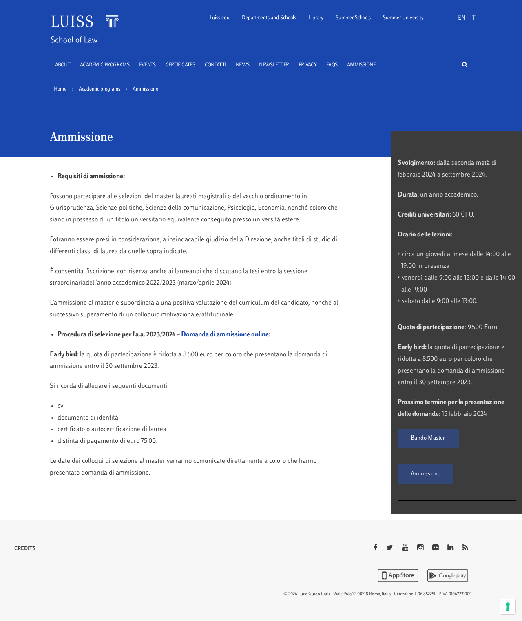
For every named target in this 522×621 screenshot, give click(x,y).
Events (147, 65)
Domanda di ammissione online (225, 334)
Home (60, 89)
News (242, 65)
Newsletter (274, 65)
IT (473, 18)
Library (315, 17)
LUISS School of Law (95, 34)
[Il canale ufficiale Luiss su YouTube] (406, 548)
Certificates (180, 65)
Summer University (403, 17)
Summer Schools (353, 17)
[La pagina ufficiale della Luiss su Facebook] (376, 548)
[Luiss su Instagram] (421, 548)
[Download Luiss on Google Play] (447, 575)
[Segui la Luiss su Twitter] (390, 548)
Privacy (307, 65)
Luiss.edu (220, 17)
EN (461, 18)
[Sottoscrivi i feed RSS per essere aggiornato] (465, 548)
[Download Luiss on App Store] (399, 575)
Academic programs (104, 65)
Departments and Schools (269, 17)
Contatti (215, 65)
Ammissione (361, 65)
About (62, 65)
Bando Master (428, 438)
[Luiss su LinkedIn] (451, 548)
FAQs (331, 65)
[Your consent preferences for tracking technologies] (507, 606)
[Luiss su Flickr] (436, 548)
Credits (24, 548)
